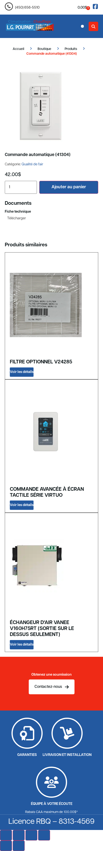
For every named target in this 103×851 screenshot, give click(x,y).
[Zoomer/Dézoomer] (6, 835)
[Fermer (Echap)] (44, 835)
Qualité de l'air (32, 164)
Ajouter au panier (69, 187)
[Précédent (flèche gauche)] (6, 845)
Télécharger (16, 218)
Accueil (18, 49)
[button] (82, 26)
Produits (71, 49)
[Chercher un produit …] (93, 26)
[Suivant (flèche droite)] (19, 845)
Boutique (44, 49)
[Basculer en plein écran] (19, 835)
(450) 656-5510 (27, 8)
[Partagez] (31, 835)
